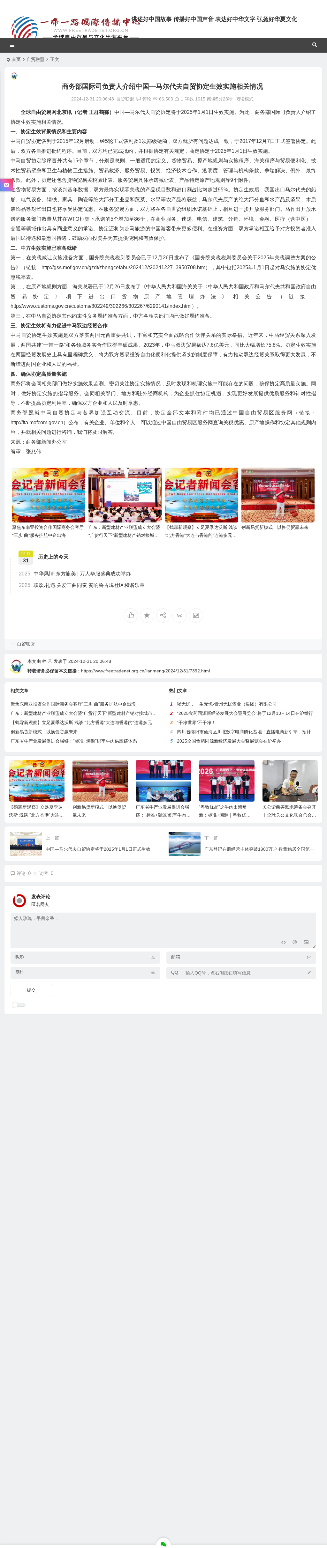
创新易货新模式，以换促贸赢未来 (274, 527)
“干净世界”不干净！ (196, 722)
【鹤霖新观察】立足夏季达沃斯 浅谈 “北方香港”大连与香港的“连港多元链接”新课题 (201, 535)
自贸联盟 (35, 59)
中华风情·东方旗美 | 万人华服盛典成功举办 (75, 573)
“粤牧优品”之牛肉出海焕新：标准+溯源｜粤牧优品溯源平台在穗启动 (161, 815)
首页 (16, 59)
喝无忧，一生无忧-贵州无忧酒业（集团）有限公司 (227, 704)
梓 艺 (47, 661)
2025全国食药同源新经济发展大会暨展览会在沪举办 (229, 741)
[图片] (306, 942)
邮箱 (175, 956)
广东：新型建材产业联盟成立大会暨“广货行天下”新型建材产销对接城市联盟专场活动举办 (124, 535)
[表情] (294, 942)
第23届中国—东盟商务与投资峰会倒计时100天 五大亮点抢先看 (289, 815)
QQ (174, 972)
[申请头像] (310, 899)
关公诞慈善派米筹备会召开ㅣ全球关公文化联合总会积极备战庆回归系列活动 (226, 815)
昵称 (19, 956)
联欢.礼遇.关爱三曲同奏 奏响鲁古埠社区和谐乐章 (82, 585)
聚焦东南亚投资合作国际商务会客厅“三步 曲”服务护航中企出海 (73, 704)
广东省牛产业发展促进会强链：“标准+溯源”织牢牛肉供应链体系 (74, 741)
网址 (19, 972)
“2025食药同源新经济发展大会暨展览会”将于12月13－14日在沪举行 (245, 713)
